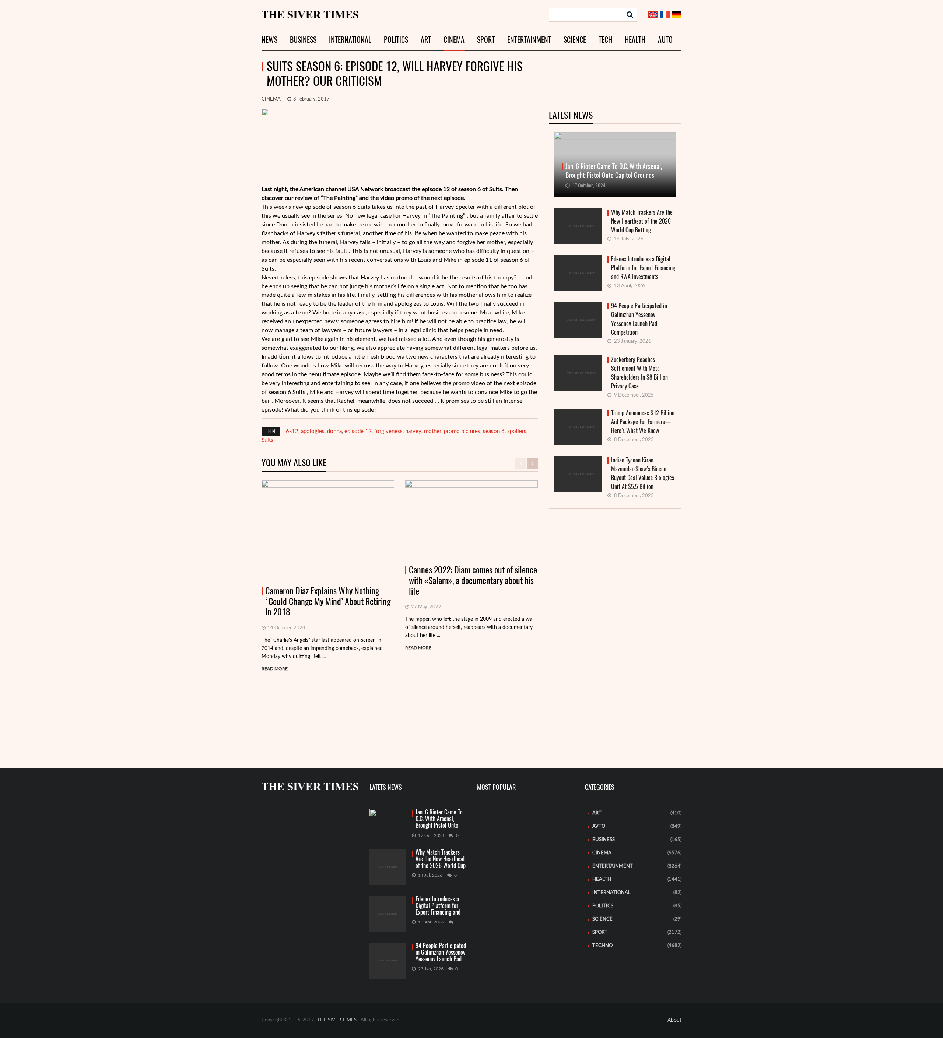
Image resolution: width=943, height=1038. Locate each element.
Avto (598, 826)
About (674, 1020)
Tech (605, 40)
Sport (486, 40)
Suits (267, 440)
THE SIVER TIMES (337, 1020)
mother (432, 431)
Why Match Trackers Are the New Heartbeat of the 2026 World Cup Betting (642, 221)
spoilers (516, 431)
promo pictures (462, 431)
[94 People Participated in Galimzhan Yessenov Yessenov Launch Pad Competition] (387, 961)
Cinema (454, 40)
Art (426, 40)
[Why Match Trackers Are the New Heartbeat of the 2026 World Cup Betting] (387, 867)
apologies (313, 431)
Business (303, 40)
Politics (396, 40)
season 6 (494, 431)
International (350, 40)
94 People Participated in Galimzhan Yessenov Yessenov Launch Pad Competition (639, 319)
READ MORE (275, 668)
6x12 (292, 431)
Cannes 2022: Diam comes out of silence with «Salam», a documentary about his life (473, 580)
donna (334, 431)
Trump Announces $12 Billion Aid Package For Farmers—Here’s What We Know (642, 421)
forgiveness (388, 431)
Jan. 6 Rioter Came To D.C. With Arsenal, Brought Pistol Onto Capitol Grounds (439, 819)
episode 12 (358, 431)
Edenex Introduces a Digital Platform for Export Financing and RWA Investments (643, 268)
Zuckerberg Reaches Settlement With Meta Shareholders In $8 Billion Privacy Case (639, 373)
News (269, 40)
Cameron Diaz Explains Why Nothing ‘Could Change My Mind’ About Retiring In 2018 (327, 601)
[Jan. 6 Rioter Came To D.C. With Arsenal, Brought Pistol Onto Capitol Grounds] (387, 819)
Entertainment (529, 40)
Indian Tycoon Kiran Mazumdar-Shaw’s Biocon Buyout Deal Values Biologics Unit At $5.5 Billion (642, 473)
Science (575, 40)
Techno (602, 945)
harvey (413, 431)
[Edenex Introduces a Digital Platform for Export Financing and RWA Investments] (387, 914)
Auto (665, 40)
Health (635, 40)
